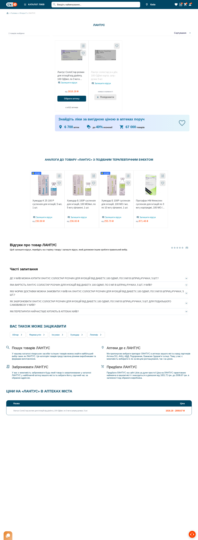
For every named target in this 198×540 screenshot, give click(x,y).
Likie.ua (138, 372)
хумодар (74, 334)
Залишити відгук (69, 82)
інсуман (56, 334)
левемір (94, 334)
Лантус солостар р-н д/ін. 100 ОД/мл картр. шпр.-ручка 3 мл (104, 75)
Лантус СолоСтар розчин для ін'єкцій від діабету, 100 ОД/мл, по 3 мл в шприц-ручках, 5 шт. (70, 76)
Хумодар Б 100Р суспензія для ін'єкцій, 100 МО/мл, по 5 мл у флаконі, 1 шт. (81, 204)
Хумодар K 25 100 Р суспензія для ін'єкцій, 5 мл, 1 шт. (47, 204)
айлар (15, 334)
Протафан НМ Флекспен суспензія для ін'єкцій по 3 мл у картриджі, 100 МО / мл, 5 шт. (150, 204)
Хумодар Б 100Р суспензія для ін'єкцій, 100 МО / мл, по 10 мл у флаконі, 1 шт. (115, 204)
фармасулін (35, 334)
